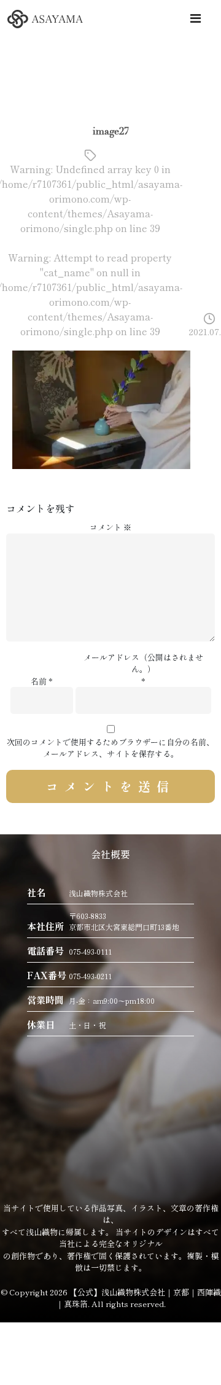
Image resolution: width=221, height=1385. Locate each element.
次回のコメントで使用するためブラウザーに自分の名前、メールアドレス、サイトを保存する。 (110, 748)
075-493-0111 (90, 951)
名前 (39, 681)
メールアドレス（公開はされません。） (143, 663)
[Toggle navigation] (195, 18)
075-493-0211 (90, 976)
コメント (110, 527)
